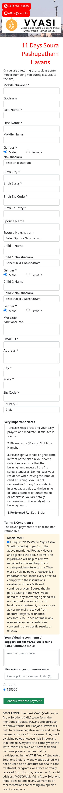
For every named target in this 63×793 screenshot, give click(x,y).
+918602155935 (18, 6)
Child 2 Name (13, 281)
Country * (11, 404)
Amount (10, 684)
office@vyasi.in (18, 13)
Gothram (10, 98)
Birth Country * (15, 208)
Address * (11, 350)
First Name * (13, 123)
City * (8, 368)
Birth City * (12, 172)
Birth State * (13, 183)
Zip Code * (11, 392)
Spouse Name (14, 221)
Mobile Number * (16, 85)
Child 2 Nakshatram (18, 293)
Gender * (10, 147)
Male (12, 152)
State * (9, 379)
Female (36, 152)
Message (10, 317)
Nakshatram (13, 157)
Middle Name (13, 134)
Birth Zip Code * (15, 196)
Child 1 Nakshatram (18, 257)
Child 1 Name (13, 246)
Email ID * (11, 339)
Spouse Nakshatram (19, 232)
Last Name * (13, 110)
